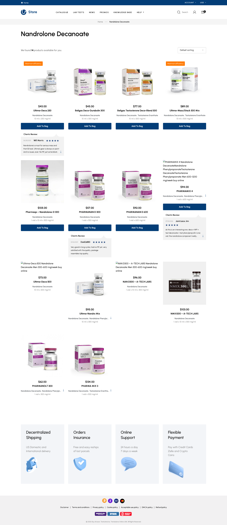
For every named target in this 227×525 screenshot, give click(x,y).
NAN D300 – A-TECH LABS (137, 281)
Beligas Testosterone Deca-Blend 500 (137, 110)
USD (202, 3)
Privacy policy (98, 507)
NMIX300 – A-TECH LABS (184, 313)
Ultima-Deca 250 (42, 110)
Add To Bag (42, 126)
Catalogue (62, 12)
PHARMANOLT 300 (42, 386)
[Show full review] (61, 152)
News (92, 12)
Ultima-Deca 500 (42, 281)
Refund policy (161, 507)
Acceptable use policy (130, 507)
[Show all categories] (205, 195)
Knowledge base (123, 12)
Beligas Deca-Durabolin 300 (90, 110)
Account (190, 3)
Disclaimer (64, 507)
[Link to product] (42, 80)
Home (100, 22)
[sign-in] (194, 12)
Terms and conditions (80, 507)
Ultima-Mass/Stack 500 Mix (185, 110)
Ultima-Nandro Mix (89, 313)
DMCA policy (147, 507)
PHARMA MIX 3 (89, 386)
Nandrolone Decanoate (42, 115)
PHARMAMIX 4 (185, 191)
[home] (29, 12)
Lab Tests (78, 12)
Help (139, 12)
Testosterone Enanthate (148, 115)
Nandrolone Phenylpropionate (197, 196)
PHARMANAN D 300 (89, 212)
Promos (104, 12)
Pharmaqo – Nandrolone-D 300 (42, 212)
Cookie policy (112, 507)
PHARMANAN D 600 (137, 212)
